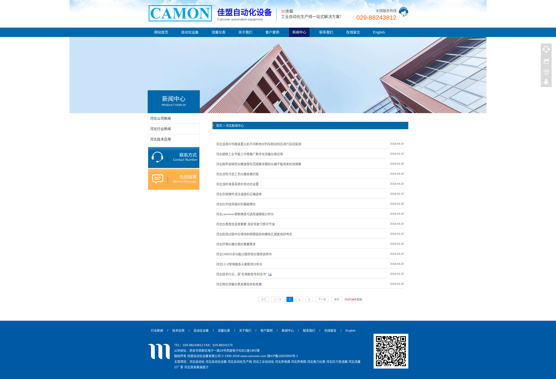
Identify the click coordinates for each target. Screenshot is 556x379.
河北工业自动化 (263, 361)
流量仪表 (218, 32)
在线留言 (353, 32)
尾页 (336, 299)
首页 (219, 125)
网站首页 (161, 32)
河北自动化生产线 (240, 361)
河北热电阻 (298, 361)
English (379, 32)
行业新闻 (157, 330)
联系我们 (326, 32)
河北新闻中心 (235, 125)
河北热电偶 (282, 361)
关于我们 (245, 32)
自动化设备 (190, 32)
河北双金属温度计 (196, 367)
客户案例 (272, 32)
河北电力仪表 (316, 361)
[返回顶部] (546, 83)
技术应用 (178, 330)
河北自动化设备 (216, 361)
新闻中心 (299, 32)
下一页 (322, 299)
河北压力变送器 (337, 361)
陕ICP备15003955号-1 (282, 356)
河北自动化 (197, 361)
